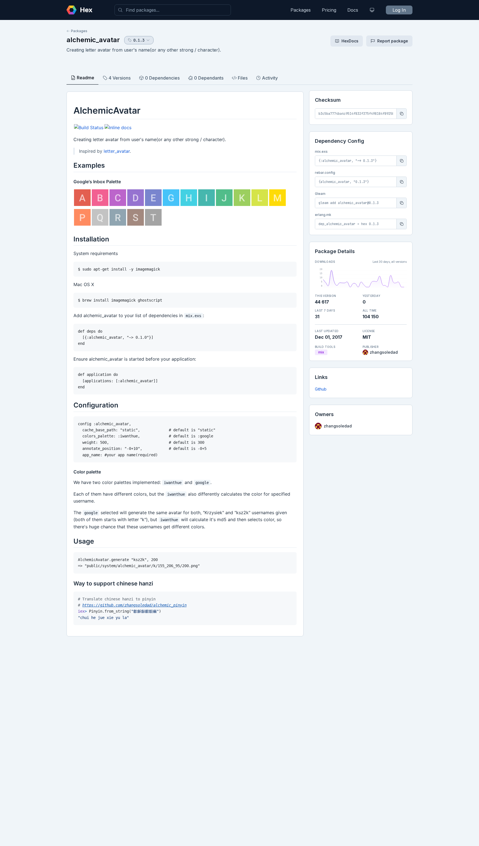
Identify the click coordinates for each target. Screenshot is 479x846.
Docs (352, 10)
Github (321, 389)
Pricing (329, 10)
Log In (399, 10)
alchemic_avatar (93, 40)
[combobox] (172, 10)
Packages (301, 10)
